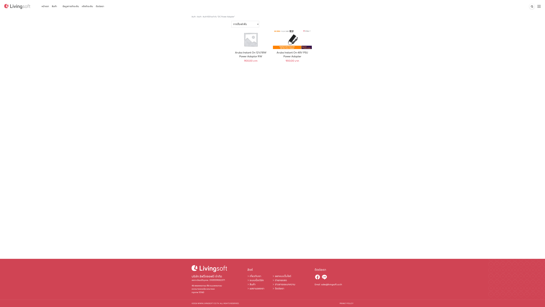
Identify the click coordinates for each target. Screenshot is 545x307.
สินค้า (54, 6)
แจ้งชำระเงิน (87, 6)
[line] (324, 277)
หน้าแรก (45, 6)
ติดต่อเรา (100, 6)
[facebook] (317, 277)
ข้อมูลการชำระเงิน (71, 6)
